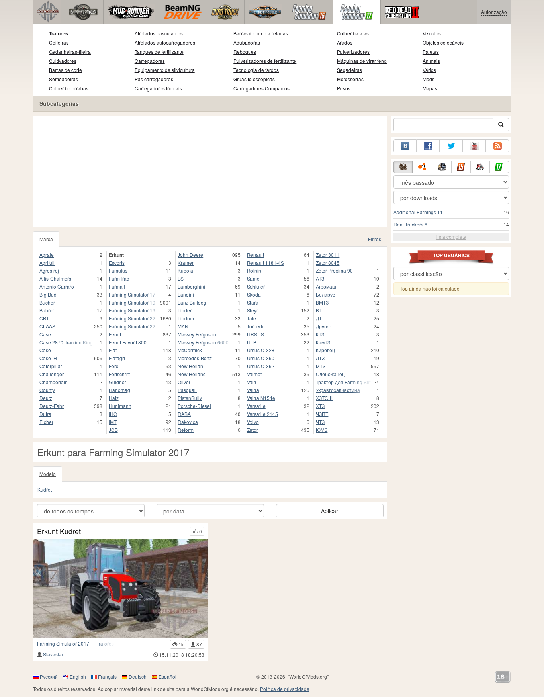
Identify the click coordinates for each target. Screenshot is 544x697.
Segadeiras (349, 69)
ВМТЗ (322, 302)
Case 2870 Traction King (66, 342)
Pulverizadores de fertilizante (264, 60)
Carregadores (150, 60)
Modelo (47, 474)
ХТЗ (320, 405)
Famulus (118, 270)
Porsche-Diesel (194, 405)
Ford (114, 366)
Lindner (186, 318)
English (78, 676)
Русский (49, 676)
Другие (323, 326)
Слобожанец (330, 374)
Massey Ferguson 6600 (203, 342)
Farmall (117, 286)
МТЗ (320, 366)
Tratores (58, 33)
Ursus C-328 (260, 350)
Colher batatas (353, 33)
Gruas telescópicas (254, 79)
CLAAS (47, 326)
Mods (428, 79)
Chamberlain (53, 382)
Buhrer (46, 310)
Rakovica (188, 421)
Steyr (252, 310)
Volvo (253, 421)
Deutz (45, 397)
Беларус (325, 294)
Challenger (51, 374)
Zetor (252, 429)
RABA (184, 413)
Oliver (184, 382)
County (47, 390)
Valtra (253, 390)
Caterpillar (50, 366)
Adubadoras (246, 42)
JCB (113, 429)
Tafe (251, 318)
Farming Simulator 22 (132, 318)
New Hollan (190, 366)
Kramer (186, 262)
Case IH (48, 358)
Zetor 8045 (327, 262)
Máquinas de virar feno (362, 60)
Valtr (251, 382)
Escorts (117, 262)
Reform (186, 429)
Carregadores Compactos (261, 88)
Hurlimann (120, 405)
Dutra (45, 413)
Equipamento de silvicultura (165, 69)
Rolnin (254, 270)
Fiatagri (117, 358)
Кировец (325, 350)
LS (181, 278)
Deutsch (138, 676)
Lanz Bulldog (192, 302)
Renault (255, 254)
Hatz (114, 397)
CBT (44, 318)
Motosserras (350, 79)
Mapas (430, 88)
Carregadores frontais (158, 88)
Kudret (44, 489)
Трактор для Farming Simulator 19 (343, 382)
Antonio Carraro (56, 286)
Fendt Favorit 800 (128, 342)
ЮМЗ (321, 429)
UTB (251, 342)
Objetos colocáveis (443, 42)
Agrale (46, 254)
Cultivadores (62, 60)
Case (45, 334)
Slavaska (53, 654)
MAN (183, 326)
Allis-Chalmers (55, 278)
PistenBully (190, 397)
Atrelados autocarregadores (165, 42)
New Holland (192, 374)
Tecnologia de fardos (256, 69)
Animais (431, 60)
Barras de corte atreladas (260, 33)
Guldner (117, 382)
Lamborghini (191, 286)
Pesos (343, 88)
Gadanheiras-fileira (70, 51)
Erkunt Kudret (59, 531)
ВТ (318, 310)
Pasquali (187, 390)
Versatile (256, 405)
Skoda (254, 294)
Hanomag (119, 390)
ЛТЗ (320, 358)
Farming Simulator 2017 (63, 643)
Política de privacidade (284, 688)
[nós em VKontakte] (405, 145)
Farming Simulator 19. (133, 310)
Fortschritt (119, 374)
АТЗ (320, 278)
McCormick (190, 350)
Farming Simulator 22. (133, 326)
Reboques (244, 51)
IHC (113, 413)
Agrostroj (49, 270)
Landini (186, 294)
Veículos (432, 33)
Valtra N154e (261, 397)
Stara (252, 302)
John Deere (190, 254)
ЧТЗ (320, 421)
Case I (46, 350)
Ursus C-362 (260, 366)
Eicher (46, 421)
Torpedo (256, 326)
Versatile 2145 (262, 413)
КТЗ (320, 334)
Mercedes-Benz (195, 358)
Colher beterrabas (68, 88)
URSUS (255, 334)
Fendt (115, 334)
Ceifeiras (58, 42)
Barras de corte (65, 69)
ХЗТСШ (324, 397)
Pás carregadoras (154, 79)
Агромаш (326, 286)
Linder (185, 310)
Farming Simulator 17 (132, 294)
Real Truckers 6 (410, 224)
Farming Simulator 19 (132, 302)
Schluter (256, 286)
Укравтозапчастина (338, 390)
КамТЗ (323, 342)
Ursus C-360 (260, 358)
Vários (429, 69)
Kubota (185, 270)
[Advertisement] (210, 171)
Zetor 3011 (327, 254)
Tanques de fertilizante (159, 51)
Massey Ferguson (197, 334)
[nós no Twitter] (451, 145)
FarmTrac (119, 278)
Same (253, 278)
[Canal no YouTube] (474, 145)
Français (107, 676)
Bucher (47, 302)
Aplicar (329, 511)
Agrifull (47, 262)
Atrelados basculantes (159, 33)
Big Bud (48, 294)
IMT (113, 421)
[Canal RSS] (497, 145)
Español (167, 676)
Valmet (254, 374)
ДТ (319, 318)
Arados (344, 42)
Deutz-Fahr (51, 405)
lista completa (451, 236)
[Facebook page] (428, 145)
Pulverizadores (353, 51)
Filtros (374, 239)
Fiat (113, 350)
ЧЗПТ (322, 413)
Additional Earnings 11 (418, 212)
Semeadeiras (63, 79)
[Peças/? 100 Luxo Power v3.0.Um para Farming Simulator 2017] (120, 588)
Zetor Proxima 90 (334, 270)
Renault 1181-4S (265, 262)
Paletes (431, 51)
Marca (46, 239)
